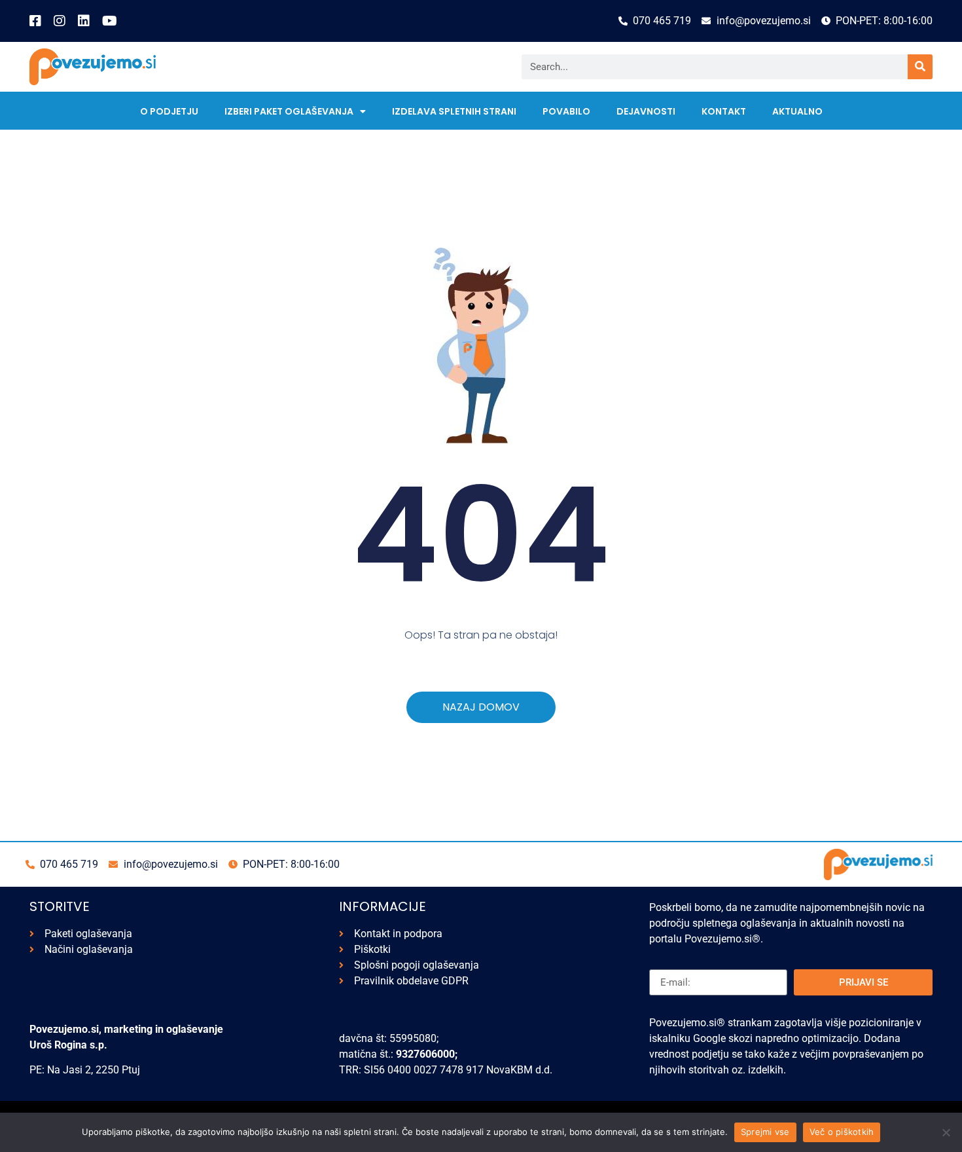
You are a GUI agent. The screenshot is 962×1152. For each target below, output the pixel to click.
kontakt (724, 111)
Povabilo (566, 111)
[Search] (920, 66)
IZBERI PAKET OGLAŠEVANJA (288, 111)
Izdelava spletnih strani (454, 111)
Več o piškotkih (842, 1131)
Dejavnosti (645, 111)
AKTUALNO (797, 111)
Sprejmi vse (765, 1131)
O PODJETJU (169, 111)
